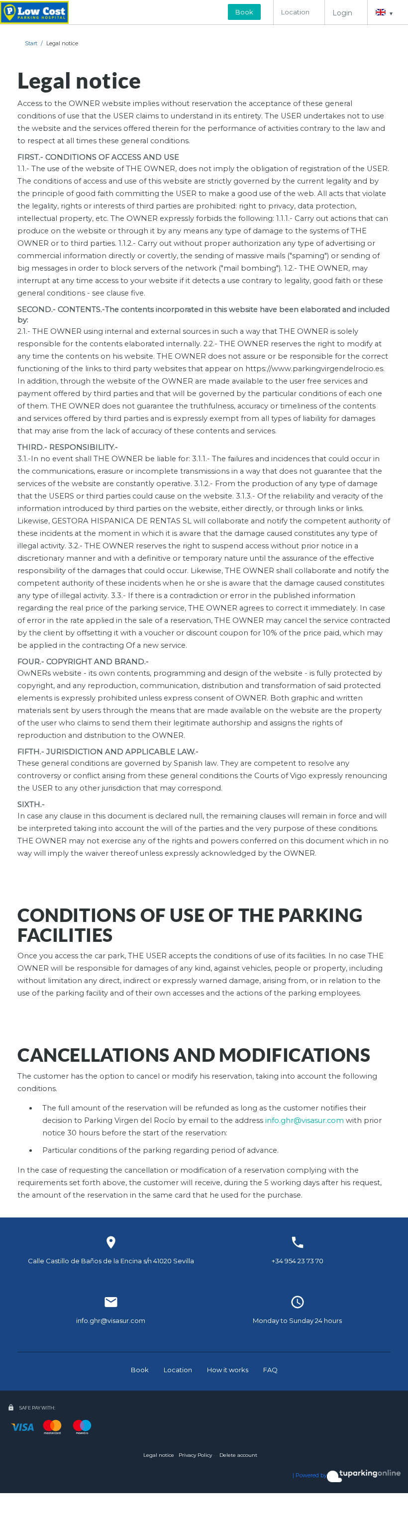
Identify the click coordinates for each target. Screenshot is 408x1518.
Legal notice (62, 43)
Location (295, 12)
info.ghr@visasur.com (304, 1120)
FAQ (270, 1370)
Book (244, 12)
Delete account (238, 1455)
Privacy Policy (195, 1455)
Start (31, 43)
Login (342, 12)
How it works (227, 1370)
